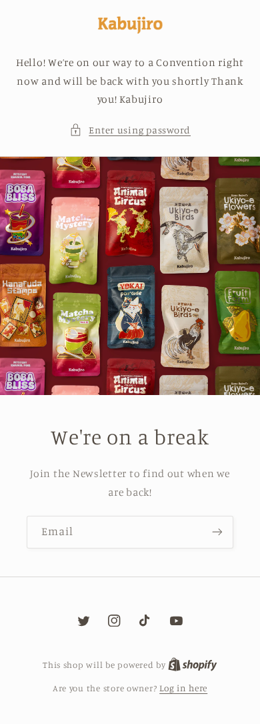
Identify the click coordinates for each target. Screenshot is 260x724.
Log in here (183, 688)
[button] (130, 130)
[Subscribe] (217, 532)
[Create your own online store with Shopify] (192, 664)
